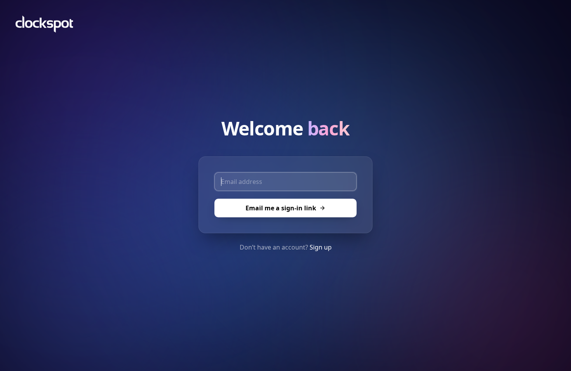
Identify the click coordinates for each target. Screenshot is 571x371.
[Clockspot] (44, 24)
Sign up (321, 247)
